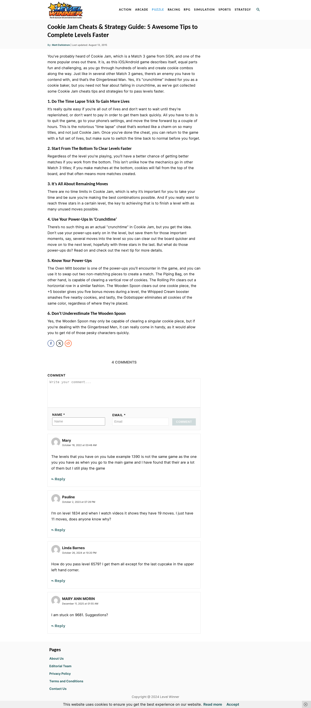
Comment (57, 375)
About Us (56, 658)
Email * (119, 415)
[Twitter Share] (59, 343)
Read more (212, 704)
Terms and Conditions (66, 681)
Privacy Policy (60, 673)
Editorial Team (60, 666)
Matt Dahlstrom (61, 44)
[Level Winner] (78, 10)
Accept (232, 704)
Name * (58, 415)
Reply (60, 479)
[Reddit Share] (68, 343)
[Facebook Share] (51, 343)
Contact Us (58, 689)
